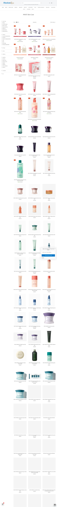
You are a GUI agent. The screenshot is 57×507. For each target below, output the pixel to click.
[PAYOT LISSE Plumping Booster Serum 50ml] (20, 373)
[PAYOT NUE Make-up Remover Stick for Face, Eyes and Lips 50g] (34, 281)
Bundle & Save (11, 7)
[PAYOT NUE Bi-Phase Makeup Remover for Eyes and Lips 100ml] (49, 281)
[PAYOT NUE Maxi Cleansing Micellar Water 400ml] (20, 103)
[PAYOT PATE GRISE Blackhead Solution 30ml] (49, 227)
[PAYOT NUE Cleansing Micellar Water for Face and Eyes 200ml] (20, 445)
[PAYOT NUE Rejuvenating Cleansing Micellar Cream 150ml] (34, 445)
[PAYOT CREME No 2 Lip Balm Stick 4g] (34, 482)
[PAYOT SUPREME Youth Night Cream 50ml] (20, 336)
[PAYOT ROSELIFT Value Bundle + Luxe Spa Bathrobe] (20, 31)
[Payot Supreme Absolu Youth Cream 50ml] (20, 147)
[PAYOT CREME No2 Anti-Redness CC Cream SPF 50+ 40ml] (34, 165)
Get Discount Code (48, 255)
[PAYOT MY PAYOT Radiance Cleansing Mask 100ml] (49, 190)
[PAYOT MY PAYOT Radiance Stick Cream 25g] (34, 208)
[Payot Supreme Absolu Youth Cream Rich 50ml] (34, 129)
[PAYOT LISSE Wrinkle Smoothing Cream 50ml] (49, 373)
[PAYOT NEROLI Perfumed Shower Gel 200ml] (20, 427)
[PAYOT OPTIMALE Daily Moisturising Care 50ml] (20, 464)
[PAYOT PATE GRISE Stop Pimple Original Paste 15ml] (34, 227)
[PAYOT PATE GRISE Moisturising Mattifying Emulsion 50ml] (34, 245)
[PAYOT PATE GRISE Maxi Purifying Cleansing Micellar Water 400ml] (20, 169)
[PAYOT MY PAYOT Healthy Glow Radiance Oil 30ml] (20, 208)
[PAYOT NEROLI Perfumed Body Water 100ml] (34, 410)
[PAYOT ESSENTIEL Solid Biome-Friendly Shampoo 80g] (20, 355)
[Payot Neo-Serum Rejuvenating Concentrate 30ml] (20, 129)
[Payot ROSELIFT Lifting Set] (34, 49)
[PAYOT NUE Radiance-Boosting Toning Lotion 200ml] (49, 427)
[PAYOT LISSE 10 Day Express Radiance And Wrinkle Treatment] (34, 373)
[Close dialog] (55, 248)
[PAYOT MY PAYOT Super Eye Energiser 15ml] (34, 391)
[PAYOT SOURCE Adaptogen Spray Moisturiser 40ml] (20, 300)
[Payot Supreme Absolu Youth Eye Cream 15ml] (49, 129)
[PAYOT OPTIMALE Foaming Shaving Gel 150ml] (20, 410)
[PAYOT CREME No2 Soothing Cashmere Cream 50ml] (34, 190)
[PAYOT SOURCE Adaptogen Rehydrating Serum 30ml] (49, 300)
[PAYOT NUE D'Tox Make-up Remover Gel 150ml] (20, 281)
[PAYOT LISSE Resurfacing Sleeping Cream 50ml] (20, 391)
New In (6, 7)
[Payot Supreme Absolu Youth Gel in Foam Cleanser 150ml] (34, 147)
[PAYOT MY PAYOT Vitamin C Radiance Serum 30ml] (49, 208)
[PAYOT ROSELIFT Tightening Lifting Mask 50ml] (49, 86)
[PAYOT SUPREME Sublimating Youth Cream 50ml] (34, 336)
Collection (3, 34)
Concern (3, 51)
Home (3, 7)
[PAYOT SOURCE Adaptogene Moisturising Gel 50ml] (20, 318)
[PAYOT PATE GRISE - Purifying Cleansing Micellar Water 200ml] (20, 245)
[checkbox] (7, 22)
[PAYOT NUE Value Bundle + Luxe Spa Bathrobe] (49, 31)
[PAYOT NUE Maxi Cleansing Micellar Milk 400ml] (34, 107)
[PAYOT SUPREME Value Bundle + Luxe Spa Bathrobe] (34, 31)
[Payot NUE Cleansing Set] (20, 49)
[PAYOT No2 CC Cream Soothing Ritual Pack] (20, 67)
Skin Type (3, 47)
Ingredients (3, 57)
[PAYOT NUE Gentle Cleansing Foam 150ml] (49, 263)
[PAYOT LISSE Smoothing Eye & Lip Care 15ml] (20, 263)
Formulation (4, 70)
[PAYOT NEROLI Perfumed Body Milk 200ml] (49, 410)
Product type (4, 21)
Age (2, 73)
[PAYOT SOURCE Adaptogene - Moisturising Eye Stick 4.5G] (34, 300)
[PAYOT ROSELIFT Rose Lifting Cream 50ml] (20, 86)
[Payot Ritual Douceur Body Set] (49, 49)
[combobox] (53, 22)
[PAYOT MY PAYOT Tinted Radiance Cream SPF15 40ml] (49, 464)
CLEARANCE (28, 9)
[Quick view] (25, 26)
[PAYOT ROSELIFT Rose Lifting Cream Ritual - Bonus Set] (34, 68)
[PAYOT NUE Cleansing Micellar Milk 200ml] (49, 445)
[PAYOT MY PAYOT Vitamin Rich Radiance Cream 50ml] (20, 482)
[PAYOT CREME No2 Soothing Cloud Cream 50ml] (20, 190)
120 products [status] (34, 22)
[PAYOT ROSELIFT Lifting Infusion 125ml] (49, 67)
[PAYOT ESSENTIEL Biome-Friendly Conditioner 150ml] (49, 336)
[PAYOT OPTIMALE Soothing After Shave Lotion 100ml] (49, 391)
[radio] (16, 22)
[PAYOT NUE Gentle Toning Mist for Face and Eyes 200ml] (34, 427)
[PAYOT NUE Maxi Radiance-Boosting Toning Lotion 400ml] (49, 103)
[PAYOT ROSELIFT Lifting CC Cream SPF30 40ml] (34, 86)
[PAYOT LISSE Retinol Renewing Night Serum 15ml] (49, 245)
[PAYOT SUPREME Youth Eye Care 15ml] (49, 318)
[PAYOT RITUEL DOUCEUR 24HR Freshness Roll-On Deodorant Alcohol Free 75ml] (49, 482)
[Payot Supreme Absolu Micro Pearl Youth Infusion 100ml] (49, 147)
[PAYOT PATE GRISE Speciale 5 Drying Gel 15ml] (20, 227)
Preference (3, 54)
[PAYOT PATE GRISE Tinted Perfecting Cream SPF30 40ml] (34, 263)
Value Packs (53, 7)
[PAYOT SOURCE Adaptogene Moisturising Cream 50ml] (34, 318)
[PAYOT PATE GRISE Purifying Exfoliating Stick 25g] (49, 355)
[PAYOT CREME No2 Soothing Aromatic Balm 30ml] (49, 165)
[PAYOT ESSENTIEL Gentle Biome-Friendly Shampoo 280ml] (34, 355)
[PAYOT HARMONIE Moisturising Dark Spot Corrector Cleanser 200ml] (34, 464)
